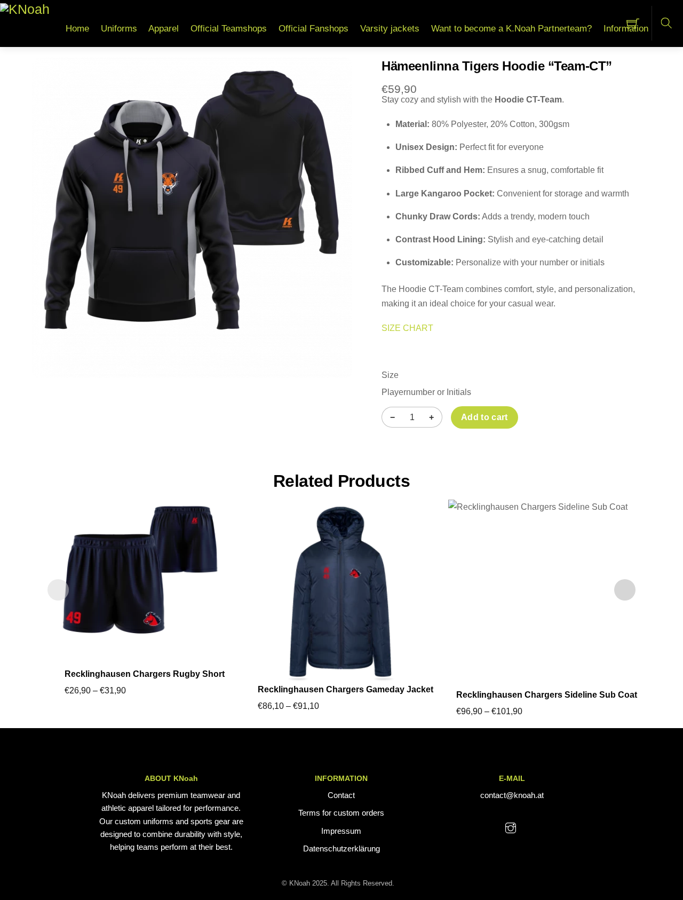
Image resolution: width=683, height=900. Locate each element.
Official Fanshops (313, 28)
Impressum (341, 830)
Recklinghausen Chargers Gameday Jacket (345, 689)
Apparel (163, 28)
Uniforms (119, 28)
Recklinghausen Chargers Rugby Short (145, 673)
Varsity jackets (389, 28)
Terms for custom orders (341, 812)
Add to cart (484, 417)
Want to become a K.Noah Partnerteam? (511, 28)
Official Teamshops (228, 28)
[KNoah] (25, 9)
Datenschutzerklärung (341, 848)
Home (77, 28)
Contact (341, 795)
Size (390, 375)
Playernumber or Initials (426, 392)
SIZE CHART (407, 328)
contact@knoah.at (512, 795)
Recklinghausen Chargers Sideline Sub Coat (546, 694)
